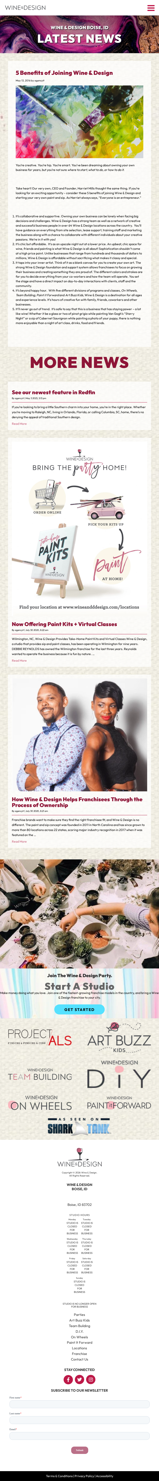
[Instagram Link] (90, 1379)
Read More (19, 424)
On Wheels (79, 1337)
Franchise (79, 1353)
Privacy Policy (84, 1476)
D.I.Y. (80, 1331)
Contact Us (79, 1359)
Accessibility (104, 1476)
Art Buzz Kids (79, 1320)
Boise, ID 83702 (79, 1204)
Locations (79, 1348)
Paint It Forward (79, 1342)
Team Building (79, 1326)
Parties (79, 1314)
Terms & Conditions (59, 1476)
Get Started (79, 1009)
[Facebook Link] (68, 1379)
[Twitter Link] (79, 1379)
